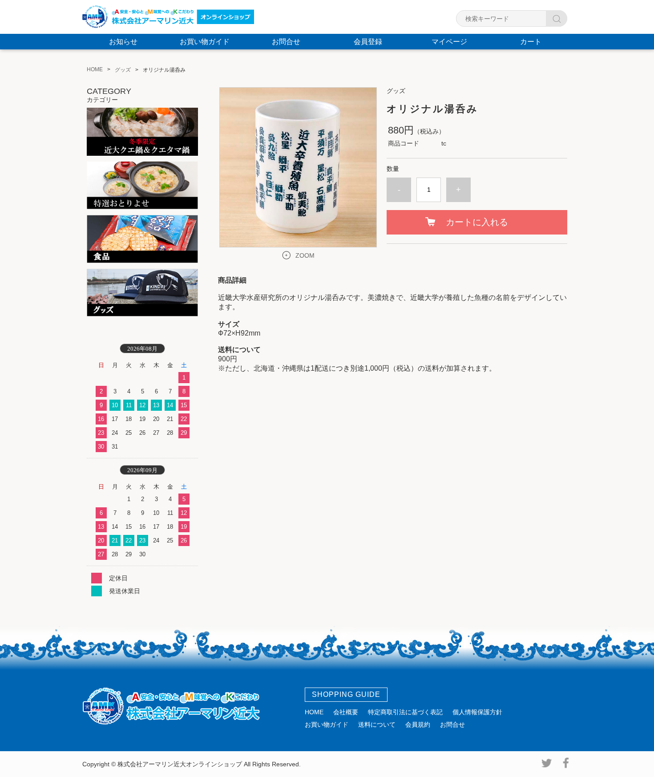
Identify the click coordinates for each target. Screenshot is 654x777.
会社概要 (345, 712)
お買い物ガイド (205, 41)
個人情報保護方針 (477, 712)
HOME (314, 712)
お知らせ (123, 41)
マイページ (449, 41)
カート (530, 41)
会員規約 (417, 724)
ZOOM (305, 255)
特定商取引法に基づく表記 (405, 712)
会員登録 (368, 41)
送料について (377, 724)
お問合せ (286, 41)
